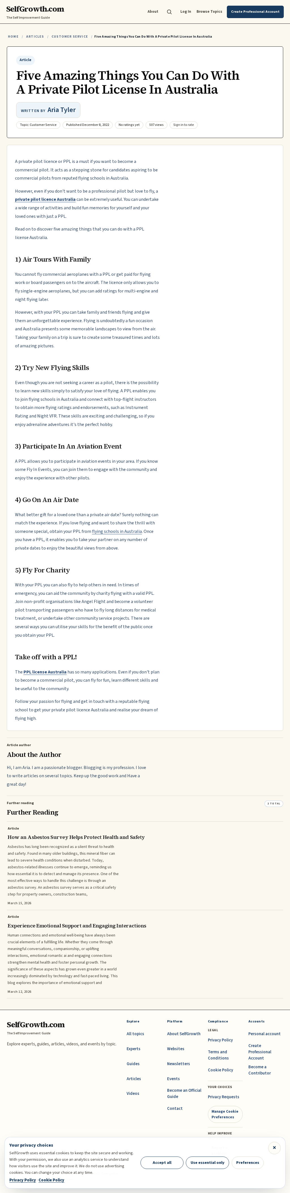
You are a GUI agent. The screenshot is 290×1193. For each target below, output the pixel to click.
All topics (135, 1034)
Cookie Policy (220, 1070)
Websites (175, 1049)
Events (173, 1079)
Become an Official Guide (184, 1094)
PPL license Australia (45, 672)
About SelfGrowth (184, 1034)
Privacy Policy (220, 1040)
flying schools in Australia (117, 531)
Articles (35, 36)
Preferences (247, 1163)
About (153, 11)
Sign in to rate (183, 124)
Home (13, 36)
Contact (175, 1109)
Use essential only (208, 1163)
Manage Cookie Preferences (225, 1114)
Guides (133, 1064)
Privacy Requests (223, 1097)
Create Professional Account (259, 1052)
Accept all (162, 1163)
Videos (133, 1094)
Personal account (264, 1034)
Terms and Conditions (218, 1055)
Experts (133, 1049)
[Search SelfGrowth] (169, 12)
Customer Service (70, 36)
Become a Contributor (259, 1070)
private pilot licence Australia (45, 199)
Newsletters (178, 1064)
